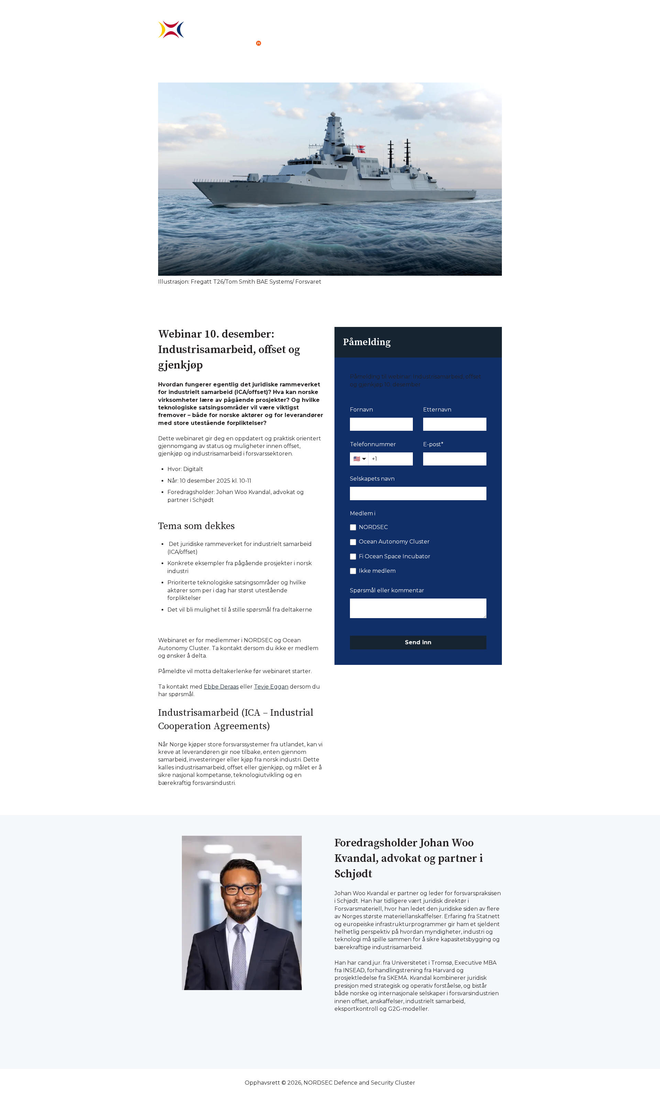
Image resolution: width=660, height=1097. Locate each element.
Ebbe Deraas (221, 686)
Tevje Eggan (271, 686)
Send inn (418, 642)
